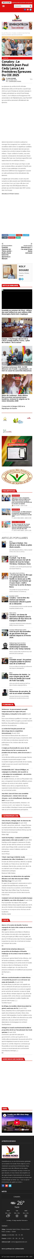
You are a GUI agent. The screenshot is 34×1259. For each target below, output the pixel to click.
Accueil (3, 33)
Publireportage (15, 495)
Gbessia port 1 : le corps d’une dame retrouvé (26, 249)
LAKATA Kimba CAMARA (19, 518)
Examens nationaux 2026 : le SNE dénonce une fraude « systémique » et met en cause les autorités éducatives (17, 369)
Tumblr (5, 237)
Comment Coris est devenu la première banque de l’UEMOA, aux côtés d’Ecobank (17, 899)
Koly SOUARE (12, 78)
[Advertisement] (17, 122)
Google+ (20, 235)
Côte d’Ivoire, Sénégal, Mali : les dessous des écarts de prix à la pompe (16, 822)
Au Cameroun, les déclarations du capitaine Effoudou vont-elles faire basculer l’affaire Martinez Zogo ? (16, 878)
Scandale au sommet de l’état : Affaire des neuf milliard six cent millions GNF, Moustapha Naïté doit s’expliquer (17, 312)
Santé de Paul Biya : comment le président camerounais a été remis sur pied (15, 839)
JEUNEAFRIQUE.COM (11, 816)
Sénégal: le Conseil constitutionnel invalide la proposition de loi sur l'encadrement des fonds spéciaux (17, 1030)
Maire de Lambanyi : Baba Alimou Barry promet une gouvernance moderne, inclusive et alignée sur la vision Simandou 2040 (15, 398)
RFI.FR (6, 920)
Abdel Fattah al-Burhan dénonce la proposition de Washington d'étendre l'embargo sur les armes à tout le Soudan (15, 951)
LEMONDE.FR (8, 705)
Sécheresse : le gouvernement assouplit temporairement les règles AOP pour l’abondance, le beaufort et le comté (14, 711)
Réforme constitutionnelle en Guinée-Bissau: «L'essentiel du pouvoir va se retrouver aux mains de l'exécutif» (16, 980)
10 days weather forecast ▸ (17, 1220)
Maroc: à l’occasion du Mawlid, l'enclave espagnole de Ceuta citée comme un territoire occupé (17, 927)
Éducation (8, 33)
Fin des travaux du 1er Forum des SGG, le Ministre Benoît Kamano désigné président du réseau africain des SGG (21, 526)
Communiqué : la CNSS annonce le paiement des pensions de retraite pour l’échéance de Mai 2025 (22, 514)
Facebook (5, 235)
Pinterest (12, 237)
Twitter (13, 235)
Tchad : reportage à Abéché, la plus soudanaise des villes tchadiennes (13, 858)
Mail (19, 237)
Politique (14, 522)
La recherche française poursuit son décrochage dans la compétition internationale (13, 731)
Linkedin (27, 235)
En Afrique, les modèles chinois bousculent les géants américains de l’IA (16, 1007)
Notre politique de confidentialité (13, 1249)
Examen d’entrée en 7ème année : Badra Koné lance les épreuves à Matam (7, 252)
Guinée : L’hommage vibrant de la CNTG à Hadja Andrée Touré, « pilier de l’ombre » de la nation (16, 340)
